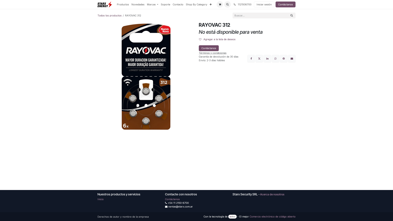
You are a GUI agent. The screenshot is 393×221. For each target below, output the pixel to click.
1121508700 (244, 4)
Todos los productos (109, 15)
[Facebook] (251, 58)
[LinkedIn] (268, 58)
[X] (260, 58)
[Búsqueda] (292, 15)
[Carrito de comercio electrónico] (220, 4)
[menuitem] (123, 4)
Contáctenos (172, 199)
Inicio (100, 199)
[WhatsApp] (276, 58)
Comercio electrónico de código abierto (273, 216)
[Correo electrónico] (292, 58)
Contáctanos (285, 4)
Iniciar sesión (264, 4)
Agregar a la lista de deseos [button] (219, 39)
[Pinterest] (284, 58)
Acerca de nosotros (272, 194)
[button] (227, 4)
